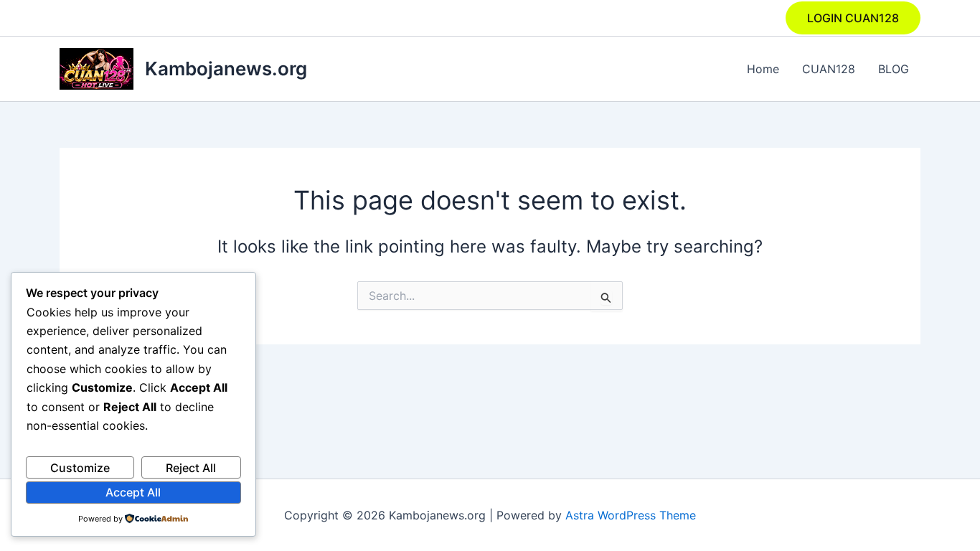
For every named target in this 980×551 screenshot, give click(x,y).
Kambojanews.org (226, 68)
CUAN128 (828, 69)
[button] (853, 17)
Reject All (191, 468)
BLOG (893, 69)
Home (763, 69)
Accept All (133, 492)
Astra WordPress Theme (630, 515)
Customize (80, 468)
